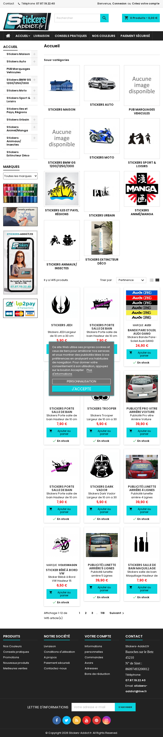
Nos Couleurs (103, 36)
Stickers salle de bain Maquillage (142, 566)
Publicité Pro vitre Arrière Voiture (141, 410)
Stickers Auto (16, 61)
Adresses (91, 668)
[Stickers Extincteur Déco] (102, 238)
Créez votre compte (145, 3)
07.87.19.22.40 (45, 3)
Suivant (117, 613)
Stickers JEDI (61, 325)
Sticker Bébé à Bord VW (62, 572)
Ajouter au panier (140, 354)
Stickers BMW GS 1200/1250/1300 (19, 81)
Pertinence (132, 280)
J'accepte (81, 388)
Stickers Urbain (18, 120)
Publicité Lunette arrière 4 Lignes (142, 488)
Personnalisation (81, 381)
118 (103, 613)
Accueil (21, 36)
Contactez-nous (55, 668)
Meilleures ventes (15, 668)
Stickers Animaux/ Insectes (14, 141)
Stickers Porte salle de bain (102, 327)
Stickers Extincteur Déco (18, 153)
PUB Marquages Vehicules (18, 70)
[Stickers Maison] (62, 85)
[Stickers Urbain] (102, 191)
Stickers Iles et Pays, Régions (17, 110)
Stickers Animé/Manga (17, 128)
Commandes (94, 657)
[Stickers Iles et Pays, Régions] (62, 189)
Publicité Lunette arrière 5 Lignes (102, 566)
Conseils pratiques (16, 652)
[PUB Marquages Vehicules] (142, 85)
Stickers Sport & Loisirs (18, 99)
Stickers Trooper (101, 408)
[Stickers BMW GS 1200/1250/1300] (62, 138)
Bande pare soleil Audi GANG (142, 332)
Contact (8, 3)
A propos (50, 657)
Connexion (119, 3)
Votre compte (98, 636)
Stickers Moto (17, 90)
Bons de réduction (97, 674)
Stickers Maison (18, 54)
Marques (11, 166)
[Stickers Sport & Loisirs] (142, 138)
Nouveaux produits (16, 663)
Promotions (11, 657)
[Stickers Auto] (102, 83)
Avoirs (89, 663)
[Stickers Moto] (102, 136)
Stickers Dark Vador (101, 488)
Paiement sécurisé (135, 36)
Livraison (41, 36)
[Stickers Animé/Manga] (142, 189)
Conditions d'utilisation (59, 652)
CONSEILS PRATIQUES (71, 36)
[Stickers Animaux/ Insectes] (62, 240)
